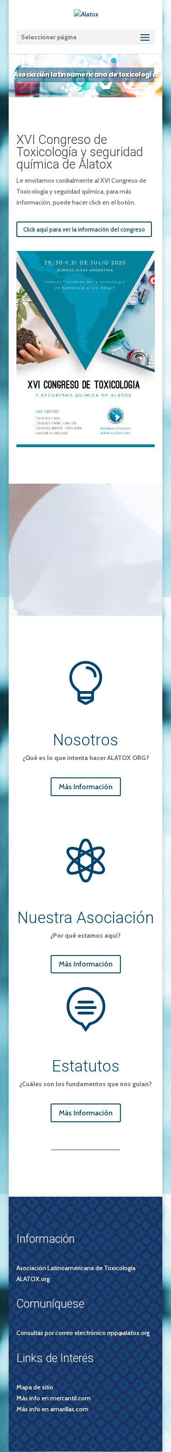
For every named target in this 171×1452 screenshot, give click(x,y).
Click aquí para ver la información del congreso (84, 229)
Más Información (86, 786)
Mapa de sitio (34, 1387)
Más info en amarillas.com (52, 1409)
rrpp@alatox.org (128, 1333)
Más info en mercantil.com (53, 1398)
